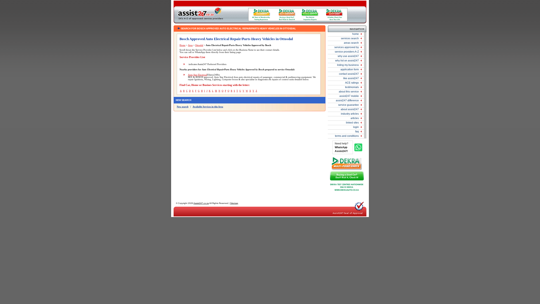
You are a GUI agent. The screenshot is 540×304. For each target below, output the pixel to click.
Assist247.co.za (201, 203)
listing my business (348, 65)
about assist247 (350, 109)
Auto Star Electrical (197, 75)
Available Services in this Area (208, 107)
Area (190, 45)
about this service (349, 91)
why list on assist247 (347, 60)
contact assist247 (349, 73)
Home (182, 45)
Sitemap (234, 203)
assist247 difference (347, 100)
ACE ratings (352, 82)
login (356, 127)
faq (357, 131)
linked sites (352, 122)
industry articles (350, 113)
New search (182, 107)
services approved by (346, 47)
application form (349, 69)
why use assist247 (348, 56)
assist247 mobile (349, 96)
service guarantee (348, 104)
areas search (351, 42)
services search (350, 38)
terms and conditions (347, 135)
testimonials (352, 87)
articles (355, 118)
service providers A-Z (347, 51)
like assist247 (351, 78)
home (355, 34)
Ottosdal (199, 45)
